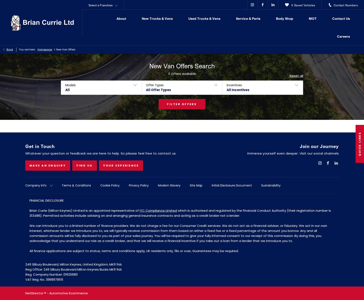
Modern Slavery (169, 185)
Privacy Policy (139, 185)
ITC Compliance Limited (158, 210)
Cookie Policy (110, 185)
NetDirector (34, 293)
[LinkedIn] (273, 4)
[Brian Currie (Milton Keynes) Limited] (42, 23)
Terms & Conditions (76, 185)
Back (10, 49)
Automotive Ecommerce (68, 293)
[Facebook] (263, 4)
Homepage (44, 49)
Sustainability (271, 185)
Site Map (196, 185)
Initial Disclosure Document (232, 185)
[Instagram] (252, 4)
